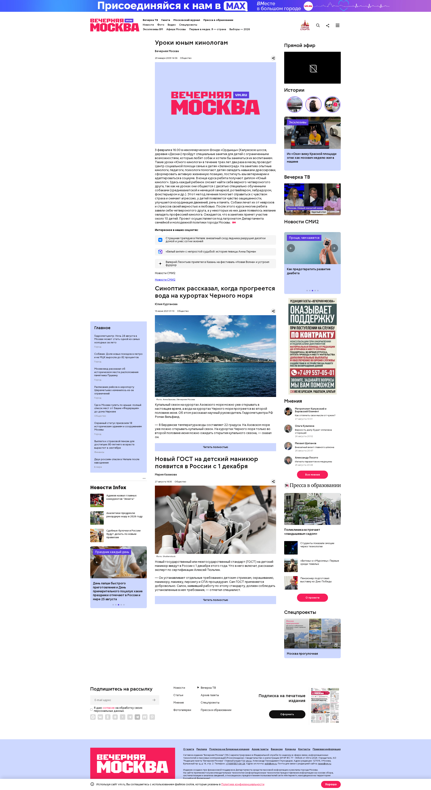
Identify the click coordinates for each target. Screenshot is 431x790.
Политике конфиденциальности (242, 784)
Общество (100, 416)
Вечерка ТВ (150, 20)
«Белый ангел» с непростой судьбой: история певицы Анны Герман (313, 104)
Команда (290, 749)
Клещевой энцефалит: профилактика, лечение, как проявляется (312, 248)
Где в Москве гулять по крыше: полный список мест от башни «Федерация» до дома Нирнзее (117, 408)
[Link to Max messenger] (93, 717)
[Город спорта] (305, 25)
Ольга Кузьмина (305, 426)
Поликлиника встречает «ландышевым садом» (302, 531)
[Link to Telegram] (130, 717)
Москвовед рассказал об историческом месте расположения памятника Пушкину (116, 372)
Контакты (304, 749)
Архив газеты (210, 695)
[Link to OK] (107, 717)
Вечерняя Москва (167, 51)
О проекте (313, 597)
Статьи (178, 695)
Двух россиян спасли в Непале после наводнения (116, 461)
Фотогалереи (182, 710)
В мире (98, 467)
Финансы (99, 452)
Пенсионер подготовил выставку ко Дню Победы (316, 580)
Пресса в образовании (218, 20)
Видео (172, 24)
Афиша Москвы (176, 29)
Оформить (287, 714)
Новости (148, 24)
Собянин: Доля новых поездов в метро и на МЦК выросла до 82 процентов (118, 355)
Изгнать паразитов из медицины (313, 461)
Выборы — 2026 (239, 29)
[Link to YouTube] (122, 717)
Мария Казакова (166, 474)
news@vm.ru (324, 763)
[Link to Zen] (115, 717)
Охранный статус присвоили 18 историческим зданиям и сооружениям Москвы (118, 426)
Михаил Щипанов (305, 443)
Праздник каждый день (112, 552)
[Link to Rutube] (144, 717)
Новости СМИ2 (165, 279)
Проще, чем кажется (304, 238)
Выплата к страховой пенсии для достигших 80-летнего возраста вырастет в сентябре (114, 445)
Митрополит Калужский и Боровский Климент (310, 410)
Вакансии (277, 749)
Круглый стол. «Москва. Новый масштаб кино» (312, 199)
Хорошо (331, 784)
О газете (188, 749)
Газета (165, 20)
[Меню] (337, 25)
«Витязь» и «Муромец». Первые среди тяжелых (319, 562)
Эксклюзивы (297, 122)
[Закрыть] (339, 54)
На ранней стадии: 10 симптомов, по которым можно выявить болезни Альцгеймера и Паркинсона (311, 160)
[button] (97, 562)
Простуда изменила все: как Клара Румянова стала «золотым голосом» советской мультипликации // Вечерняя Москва (332, 104)
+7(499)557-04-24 (235, 763)
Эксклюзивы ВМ (153, 29)
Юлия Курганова (166, 304)
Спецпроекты (188, 24)
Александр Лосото (306, 457)
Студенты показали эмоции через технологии (317, 545)
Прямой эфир (299, 45)
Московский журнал (186, 20)
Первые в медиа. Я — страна (207, 29)
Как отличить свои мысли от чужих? (315, 415)
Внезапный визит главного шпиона (314, 447)
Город (97, 347)
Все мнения (312, 474)
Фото (160, 24)
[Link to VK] (100, 717)
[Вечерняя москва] (132, 764)
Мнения (293, 401)
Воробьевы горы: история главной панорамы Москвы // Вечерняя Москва (294, 104)
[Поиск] (318, 25)
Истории (294, 90)
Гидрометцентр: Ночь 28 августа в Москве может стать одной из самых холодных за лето (117, 339)
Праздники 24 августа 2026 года (118, 562)
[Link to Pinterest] (152, 717)
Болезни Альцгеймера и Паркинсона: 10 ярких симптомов (312, 133)
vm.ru (249, 760)
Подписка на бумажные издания (229, 749)
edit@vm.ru (271, 763)
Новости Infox (108, 487)
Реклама (201, 749)
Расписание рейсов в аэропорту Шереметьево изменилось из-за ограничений (114, 390)
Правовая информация (327, 749)
